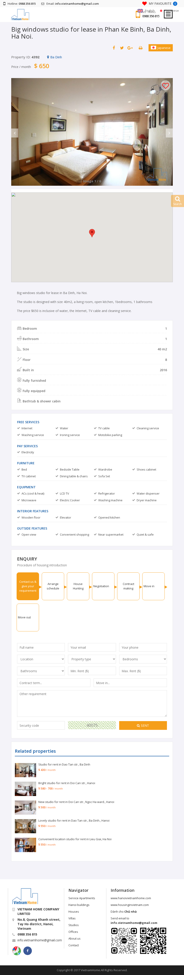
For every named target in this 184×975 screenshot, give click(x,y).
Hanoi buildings (79, 905)
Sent (145, 725)
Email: (72, 4)
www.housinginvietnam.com (130, 905)
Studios (73, 925)
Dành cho (124, 912)
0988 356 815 (150, 16)
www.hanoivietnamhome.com (131, 898)
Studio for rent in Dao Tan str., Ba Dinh (64, 764)
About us (74, 938)
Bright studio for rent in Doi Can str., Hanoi (66, 783)
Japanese (164, 48)
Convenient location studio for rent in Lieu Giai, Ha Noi (75, 839)
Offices (73, 932)
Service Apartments (81, 898)
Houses (73, 912)
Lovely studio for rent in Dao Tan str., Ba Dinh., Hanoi (74, 820)
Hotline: (22, 4)
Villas (72, 918)
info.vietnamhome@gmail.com (40, 940)
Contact (73, 945)
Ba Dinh (56, 57)
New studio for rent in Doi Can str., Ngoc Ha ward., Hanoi (76, 802)
